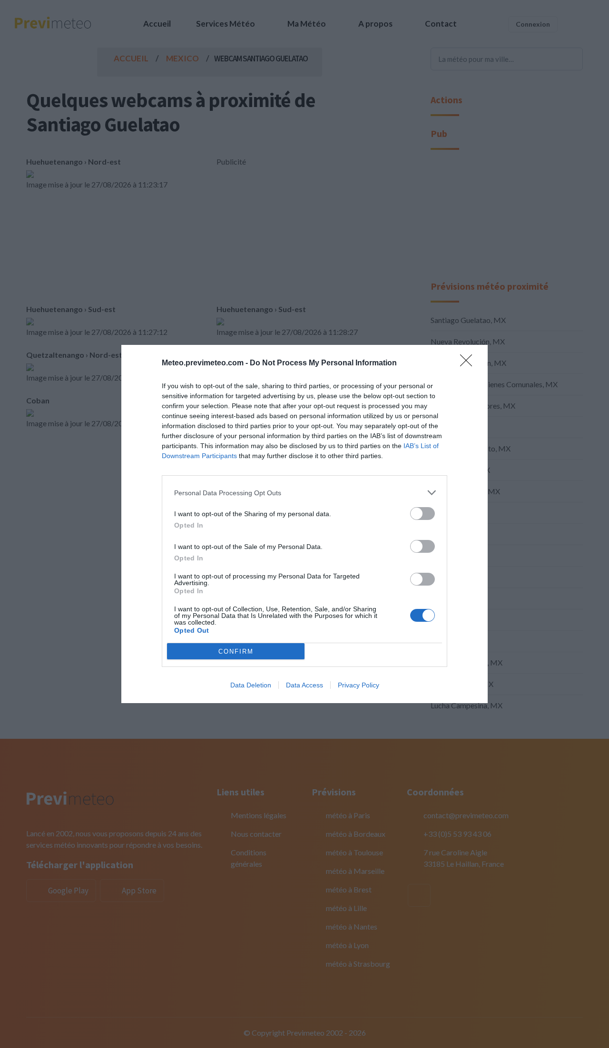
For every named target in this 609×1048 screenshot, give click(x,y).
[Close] (469, 363)
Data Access (304, 685)
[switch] (422, 513)
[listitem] (304, 493)
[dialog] (304, 524)
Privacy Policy (358, 685)
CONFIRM (236, 651)
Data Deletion (250, 685)
